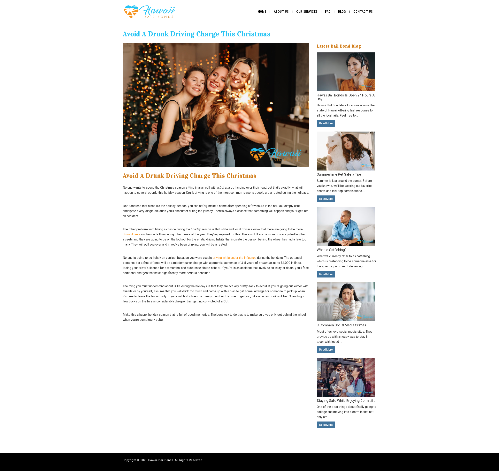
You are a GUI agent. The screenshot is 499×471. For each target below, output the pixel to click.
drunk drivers (132, 234)
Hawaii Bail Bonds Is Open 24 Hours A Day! (346, 97)
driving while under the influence (234, 258)
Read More (326, 123)
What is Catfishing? (332, 250)
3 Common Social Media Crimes (341, 325)
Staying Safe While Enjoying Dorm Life (346, 401)
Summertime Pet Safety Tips (339, 174)
